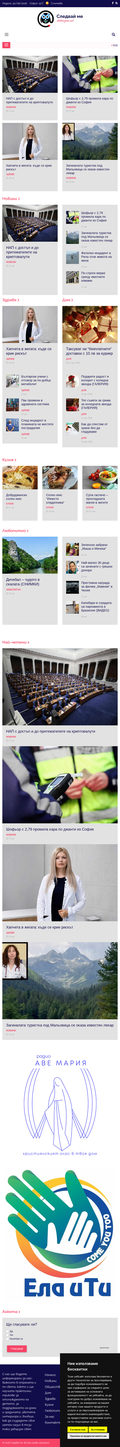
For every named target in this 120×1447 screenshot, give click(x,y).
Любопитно (54, 1411)
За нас (49, 1416)
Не (11, 1335)
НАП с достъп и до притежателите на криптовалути (56, 45)
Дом (48, 1393)
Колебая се (16, 1338)
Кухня (49, 1405)
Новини (50, 1381)
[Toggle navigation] (6, 34)
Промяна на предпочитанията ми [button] (88, 1436)
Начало (50, 1375)
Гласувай (17, 1348)
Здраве (50, 1399)
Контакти (53, 1422)
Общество (53, 1387)
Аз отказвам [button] (98, 1429)
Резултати (104, 1348)
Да (11, 1331)
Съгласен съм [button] (77, 1429)
